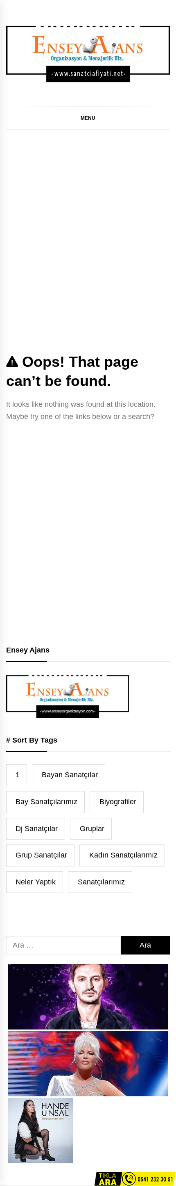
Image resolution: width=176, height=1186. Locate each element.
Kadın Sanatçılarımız (123, 855)
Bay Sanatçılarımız (46, 802)
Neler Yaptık (36, 882)
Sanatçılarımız (101, 882)
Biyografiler (117, 802)
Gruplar (92, 828)
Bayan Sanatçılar (70, 775)
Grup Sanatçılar (41, 855)
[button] (88, 118)
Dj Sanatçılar (37, 828)
